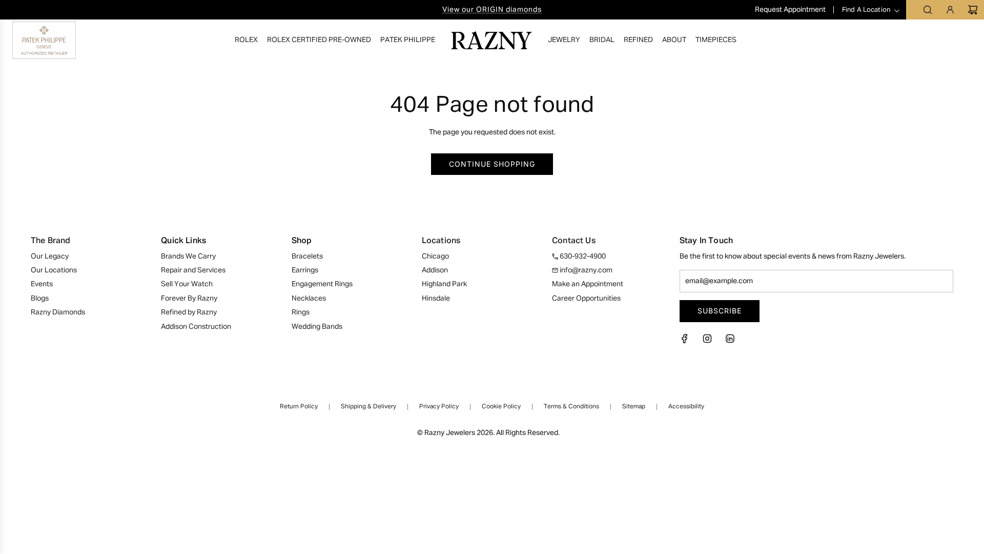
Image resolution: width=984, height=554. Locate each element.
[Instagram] (707, 341)
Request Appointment (791, 9)
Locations (441, 241)
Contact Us (574, 241)
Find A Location (866, 10)
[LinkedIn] (730, 341)
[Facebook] (688, 341)
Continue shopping (492, 164)
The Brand (50, 241)
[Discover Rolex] (933, 40)
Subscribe (720, 310)
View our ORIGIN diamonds (492, 9)
